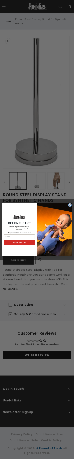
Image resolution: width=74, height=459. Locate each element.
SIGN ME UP (19, 242)
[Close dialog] (70, 205)
